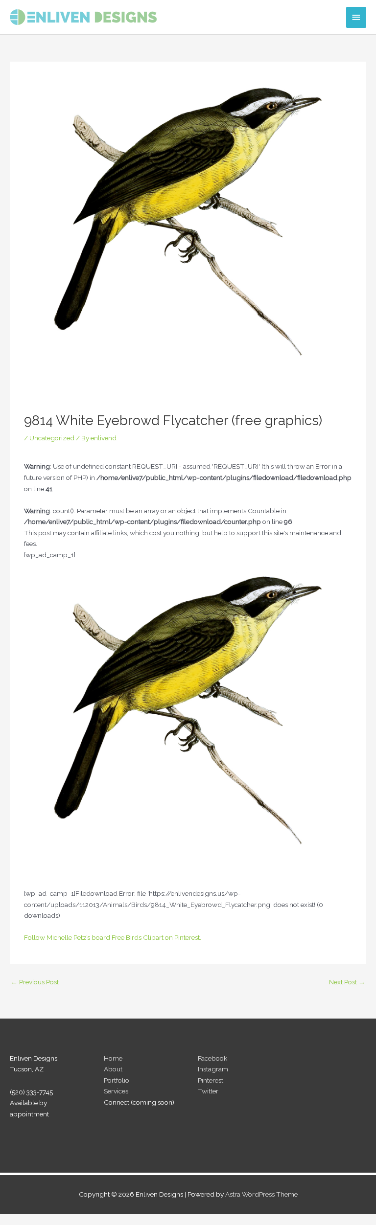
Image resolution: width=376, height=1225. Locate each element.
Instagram (213, 1069)
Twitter (208, 1091)
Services (116, 1091)
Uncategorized (51, 438)
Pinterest (210, 1080)
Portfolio (116, 1080)
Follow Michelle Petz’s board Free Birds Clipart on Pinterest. (112, 937)
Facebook (212, 1058)
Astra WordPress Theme (261, 1194)
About (113, 1069)
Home (113, 1058)
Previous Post (35, 982)
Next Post (347, 982)
